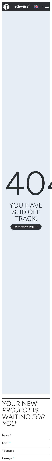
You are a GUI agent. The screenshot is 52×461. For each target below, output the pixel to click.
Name (5, 435)
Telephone (8, 451)
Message (7, 458)
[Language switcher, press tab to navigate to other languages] (36, 6)
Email (5, 443)
